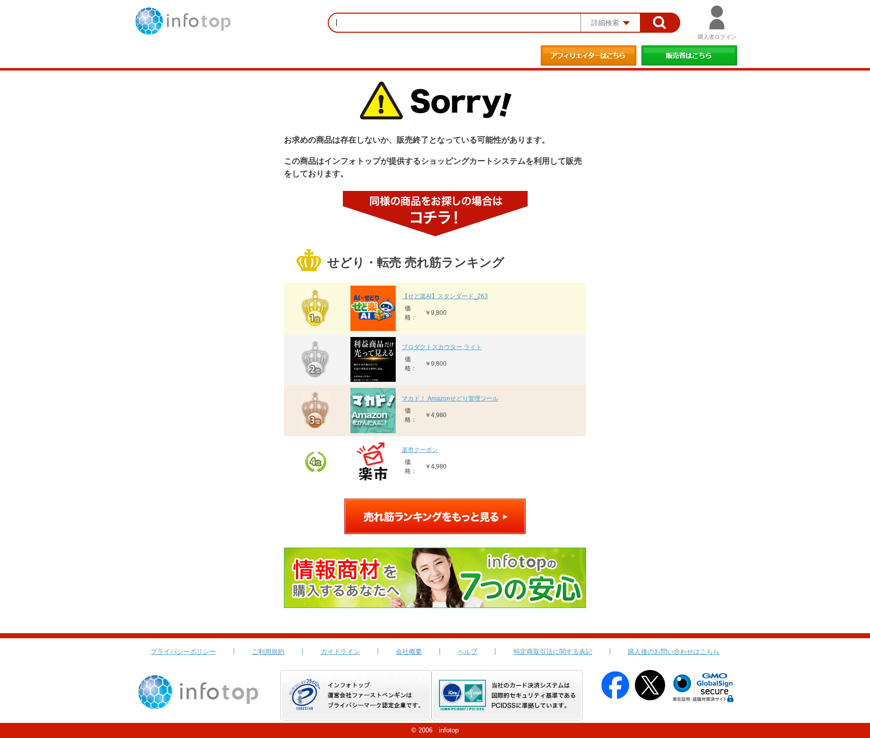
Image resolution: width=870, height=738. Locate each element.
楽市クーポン (420, 449)
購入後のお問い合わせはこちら (673, 651)
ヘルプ (467, 651)
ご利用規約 (268, 651)
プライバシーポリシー (183, 651)
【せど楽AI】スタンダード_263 (445, 296)
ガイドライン (340, 651)
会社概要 (409, 651)
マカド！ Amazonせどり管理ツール (450, 398)
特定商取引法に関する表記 (553, 651)
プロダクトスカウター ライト (442, 347)
